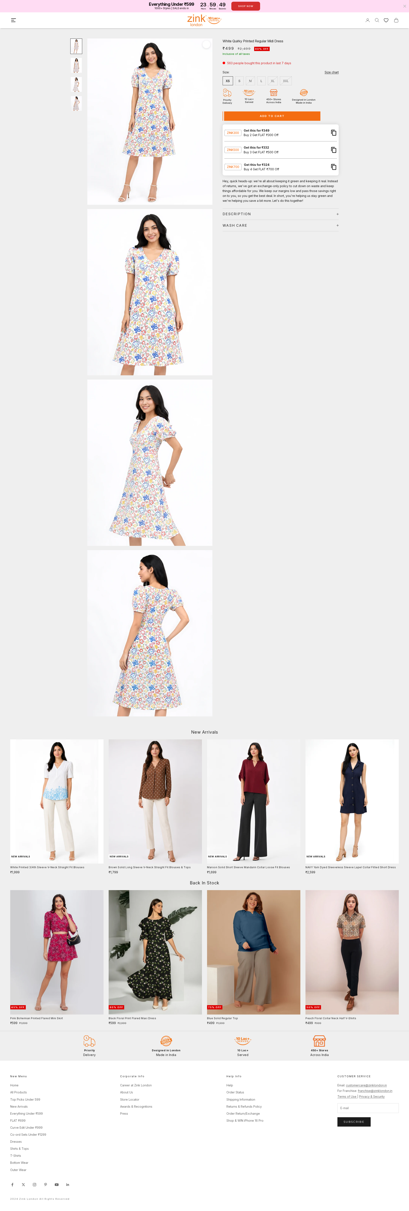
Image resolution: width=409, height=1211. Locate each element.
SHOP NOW (245, 6)
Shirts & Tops (19, 1148)
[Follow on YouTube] (57, 1185)
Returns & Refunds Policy (244, 1106)
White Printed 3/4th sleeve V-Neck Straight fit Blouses (47, 867)
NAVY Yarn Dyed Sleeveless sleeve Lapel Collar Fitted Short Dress (350, 867)
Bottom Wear (19, 1162)
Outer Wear (18, 1170)
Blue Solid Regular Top (222, 1018)
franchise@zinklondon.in (375, 1091)
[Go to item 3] (76, 84)
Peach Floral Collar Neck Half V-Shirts (330, 1018)
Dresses (16, 1141)
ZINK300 (233, 132)
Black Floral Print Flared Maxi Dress (132, 1018)
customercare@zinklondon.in (366, 1085)
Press (124, 1113)
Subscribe (354, 1121)
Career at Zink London (136, 1085)
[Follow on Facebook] (12, 1185)
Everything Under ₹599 (26, 1113)
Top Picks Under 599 (25, 1099)
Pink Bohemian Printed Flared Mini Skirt (36, 1018)
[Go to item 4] (76, 103)
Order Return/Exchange (243, 1113)
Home (14, 1085)
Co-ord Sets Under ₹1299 (28, 1134)
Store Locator (129, 1099)
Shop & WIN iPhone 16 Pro (245, 1120)
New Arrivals (19, 1106)
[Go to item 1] (76, 46)
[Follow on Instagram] (34, 1185)
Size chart (332, 72)
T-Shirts (15, 1155)
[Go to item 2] (76, 65)
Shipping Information (240, 1099)
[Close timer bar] (404, 6)
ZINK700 (233, 167)
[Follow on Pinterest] (45, 1185)
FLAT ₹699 (18, 1120)
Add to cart (272, 116)
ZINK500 (233, 150)
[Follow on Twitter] (23, 1185)
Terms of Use (347, 1096)
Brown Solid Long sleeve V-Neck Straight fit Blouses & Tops (150, 867)
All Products (18, 1092)
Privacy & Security (372, 1096)
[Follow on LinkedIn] (68, 1185)
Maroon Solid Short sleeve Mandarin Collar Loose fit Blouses (248, 867)
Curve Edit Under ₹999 (26, 1127)
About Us (126, 1092)
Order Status (235, 1092)
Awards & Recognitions (136, 1106)
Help (229, 1085)
